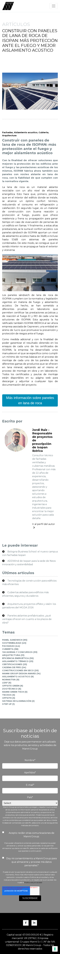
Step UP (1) (8, 704)
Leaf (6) (6, 682)
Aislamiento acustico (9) (18, 676)
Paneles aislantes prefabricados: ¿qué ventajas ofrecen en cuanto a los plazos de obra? (27, 619)
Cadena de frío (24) (14, 667)
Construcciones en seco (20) (20, 670)
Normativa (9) (10, 679)
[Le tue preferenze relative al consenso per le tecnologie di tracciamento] (55, 949)
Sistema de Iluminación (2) (18, 701)
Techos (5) (8, 695)
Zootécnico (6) (11, 688)
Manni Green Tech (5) (14, 692)
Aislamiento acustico (25, 132)
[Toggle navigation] (54, 6)
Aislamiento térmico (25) (17, 661)
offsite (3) (8, 698)
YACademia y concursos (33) (19, 652)
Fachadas (7, 132)
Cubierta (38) (10, 649)
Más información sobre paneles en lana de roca (30, 400)
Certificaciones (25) (14, 664)
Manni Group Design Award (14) (21, 673)
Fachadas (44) (11, 646)
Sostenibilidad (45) (14, 643)
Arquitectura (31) (13, 655)
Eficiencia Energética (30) (18, 658)
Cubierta (43, 132)
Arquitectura (9, 135)
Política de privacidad (33, 882)
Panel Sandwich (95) (14, 640)
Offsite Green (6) (12, 685)
